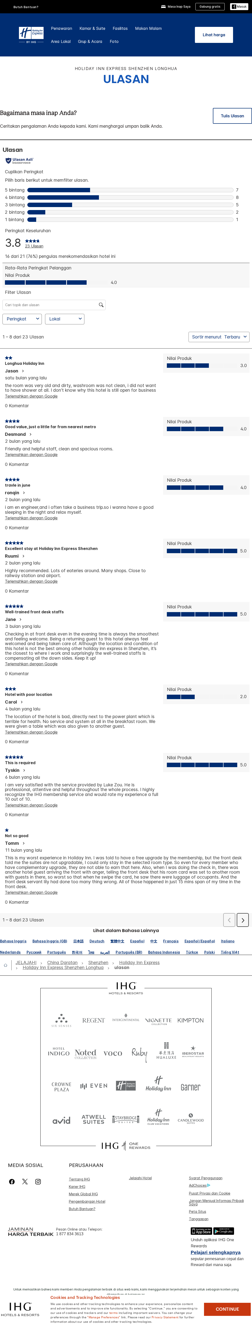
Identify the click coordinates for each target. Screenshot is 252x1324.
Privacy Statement (165, 1317)
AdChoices (198, 1185)
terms (113, 1312)
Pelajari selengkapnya (216, 1252)
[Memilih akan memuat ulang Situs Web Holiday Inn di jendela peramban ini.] (158, 1085)
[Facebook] (13, 1181)
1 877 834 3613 (69, 1234)
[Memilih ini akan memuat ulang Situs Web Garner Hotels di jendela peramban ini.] (190, 1085)
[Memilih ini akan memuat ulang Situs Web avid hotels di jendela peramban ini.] (61, 1119)
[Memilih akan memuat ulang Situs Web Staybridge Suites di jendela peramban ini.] (125, 1119)
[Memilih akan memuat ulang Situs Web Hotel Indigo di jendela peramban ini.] (59, 1052)
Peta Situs (197, 1211)
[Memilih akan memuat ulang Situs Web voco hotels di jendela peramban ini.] (113, 1052)
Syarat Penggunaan (205, 1178)
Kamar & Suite (92, 28)
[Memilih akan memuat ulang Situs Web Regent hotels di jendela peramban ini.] (93, 1019)
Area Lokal (61, 41)
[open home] (7, 965)
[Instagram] (38, 1181)
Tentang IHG (79, 1179)
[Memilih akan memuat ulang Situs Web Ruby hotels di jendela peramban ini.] (139, 1052)
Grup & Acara (90, 41)
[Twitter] (25, 1181)
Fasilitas (120, 28)
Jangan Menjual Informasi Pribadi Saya (216, 1202)
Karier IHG (77, 1186)
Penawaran (61, 28)
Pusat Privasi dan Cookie (209, 1193)
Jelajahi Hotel (140, 1178)
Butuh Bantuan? (26, 7)
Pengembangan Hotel (87, 1201)
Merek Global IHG (83, 1194)
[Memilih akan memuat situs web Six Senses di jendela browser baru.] (61, 1019)
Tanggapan (198, 1219)
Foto (114, 41)
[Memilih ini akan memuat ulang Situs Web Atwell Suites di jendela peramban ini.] (93, 1119)
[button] (239, 6)
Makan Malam (148, 28)
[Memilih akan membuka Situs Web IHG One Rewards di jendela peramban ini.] (126, 1146)
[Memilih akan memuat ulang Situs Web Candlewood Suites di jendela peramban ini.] (190, 1119)
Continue (227, 1309)
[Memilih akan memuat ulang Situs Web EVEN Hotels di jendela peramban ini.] (93, 1085)
